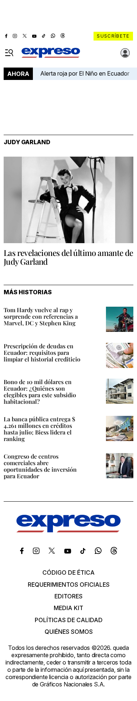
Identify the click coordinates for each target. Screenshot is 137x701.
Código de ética (68, 572)
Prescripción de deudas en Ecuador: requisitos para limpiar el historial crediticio (42, 352)
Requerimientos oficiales (69, 584)
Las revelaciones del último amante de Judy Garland (68, 257)
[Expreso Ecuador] (68, 530)
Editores (68, 596)
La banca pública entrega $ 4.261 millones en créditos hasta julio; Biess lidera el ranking (39, 429)
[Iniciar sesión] (125, 53)
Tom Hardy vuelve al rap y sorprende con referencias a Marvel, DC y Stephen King (41, 316)
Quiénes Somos (69, 631)
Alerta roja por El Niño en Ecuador (84, 73)
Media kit (68, 608)
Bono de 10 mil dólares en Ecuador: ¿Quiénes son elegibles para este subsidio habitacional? (40, 391)
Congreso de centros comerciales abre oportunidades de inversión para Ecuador (40, 466)
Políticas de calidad (69, 620)
